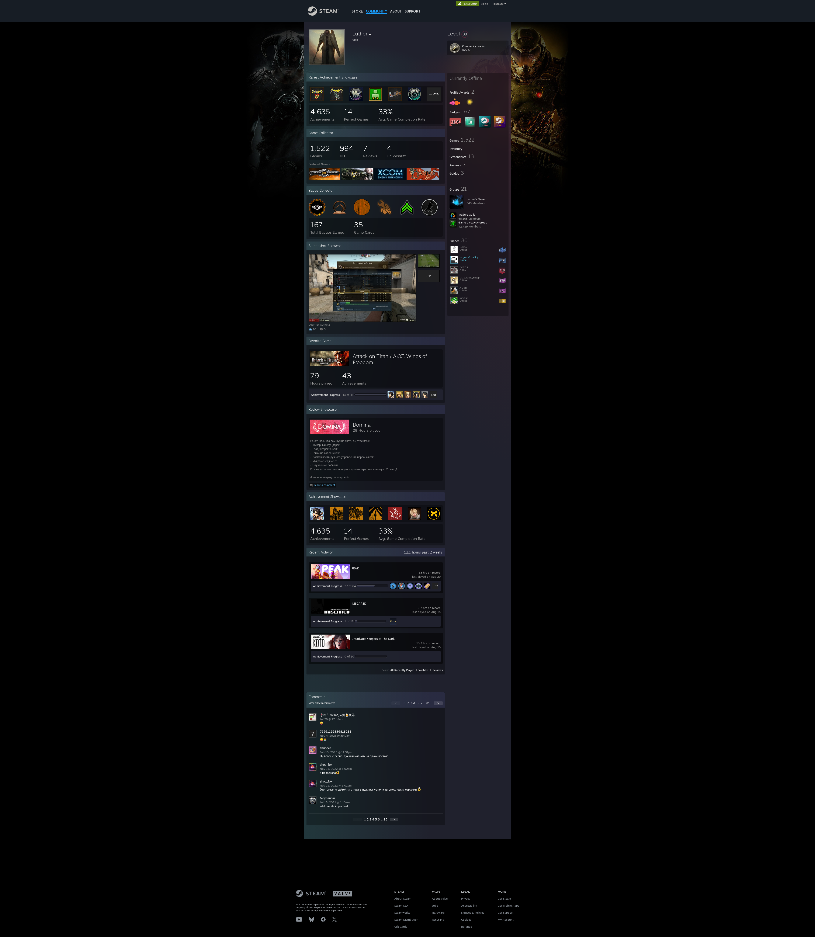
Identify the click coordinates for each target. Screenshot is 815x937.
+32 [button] (435, 586)
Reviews (438, 670)
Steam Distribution (406, 919)
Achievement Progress (325, 394)
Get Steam (504, 898)
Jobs (435, 905)
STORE (357, 11)
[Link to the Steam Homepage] (323, 14)
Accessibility (469, 905)
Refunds (466, 926)
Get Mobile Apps (508, 905)
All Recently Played (402, 670)
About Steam (402, 898)
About (396, 11)
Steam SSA (401, 905)
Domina (362, 424)
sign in (484, 3)
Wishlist (424, 670)
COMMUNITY (376, 11)
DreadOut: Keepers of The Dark (373, 639)
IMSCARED (358, 603)
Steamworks (402, 912)
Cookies (466, 919)
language (498, 3)
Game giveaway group (472, 222)
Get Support (505, 912)
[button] (478, 33)
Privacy (465, 898)
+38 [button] (433, 394)
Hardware (438, 912)
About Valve (440, 898)
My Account (506, 919)
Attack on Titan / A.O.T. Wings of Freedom (390, 359)
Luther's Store (476, 199)
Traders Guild (466, 214)
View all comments (322, 703)
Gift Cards (400, 926)
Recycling (438, 919)
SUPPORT (412, 11)
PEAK (355, 568)
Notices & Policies (472, 912)
